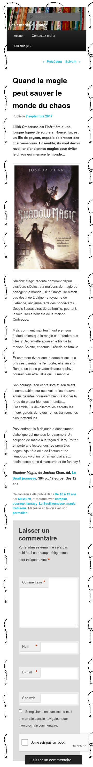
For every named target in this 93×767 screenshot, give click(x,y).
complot (61, 498)
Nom (30, 646)
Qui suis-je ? (23, 46)
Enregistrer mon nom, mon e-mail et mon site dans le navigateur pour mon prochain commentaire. (45, 718)
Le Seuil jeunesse (52, 503)
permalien (20, 512)
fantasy (31, 503)
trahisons (20, 508)
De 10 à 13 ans (65, 494)
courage (19, 503)
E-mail (30, 672)
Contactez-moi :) (43, 35)
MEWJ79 (24, 498)
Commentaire (33, 582)
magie (70, 503)
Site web (28, 697)
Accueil (19, 35)
